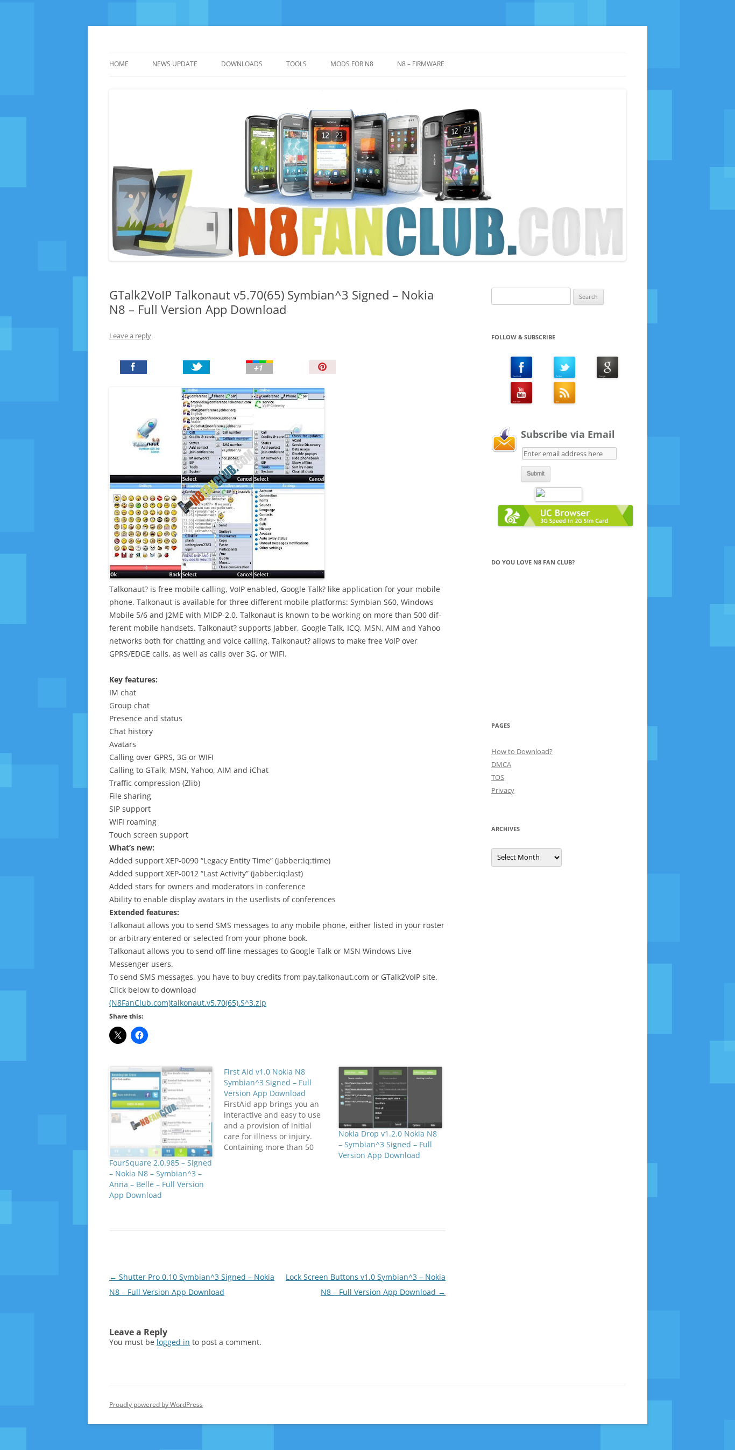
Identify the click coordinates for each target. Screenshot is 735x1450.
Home (119, 63)
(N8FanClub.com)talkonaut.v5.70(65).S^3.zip (187, 1003)
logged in (173, 1342)
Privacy (502, 790)
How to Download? (522, 751)
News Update (174, 63)
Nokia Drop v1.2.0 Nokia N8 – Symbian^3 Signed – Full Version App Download (387, 1144)
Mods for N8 (351, 63)
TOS (497, 777)
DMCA (501, 764)
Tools (296, 63)
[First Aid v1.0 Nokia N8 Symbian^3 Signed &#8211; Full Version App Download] (281, 1109)
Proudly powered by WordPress (156, 1404)
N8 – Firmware (420, 63)
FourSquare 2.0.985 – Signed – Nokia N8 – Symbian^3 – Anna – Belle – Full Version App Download (160, 1179)
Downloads (242, 63)
